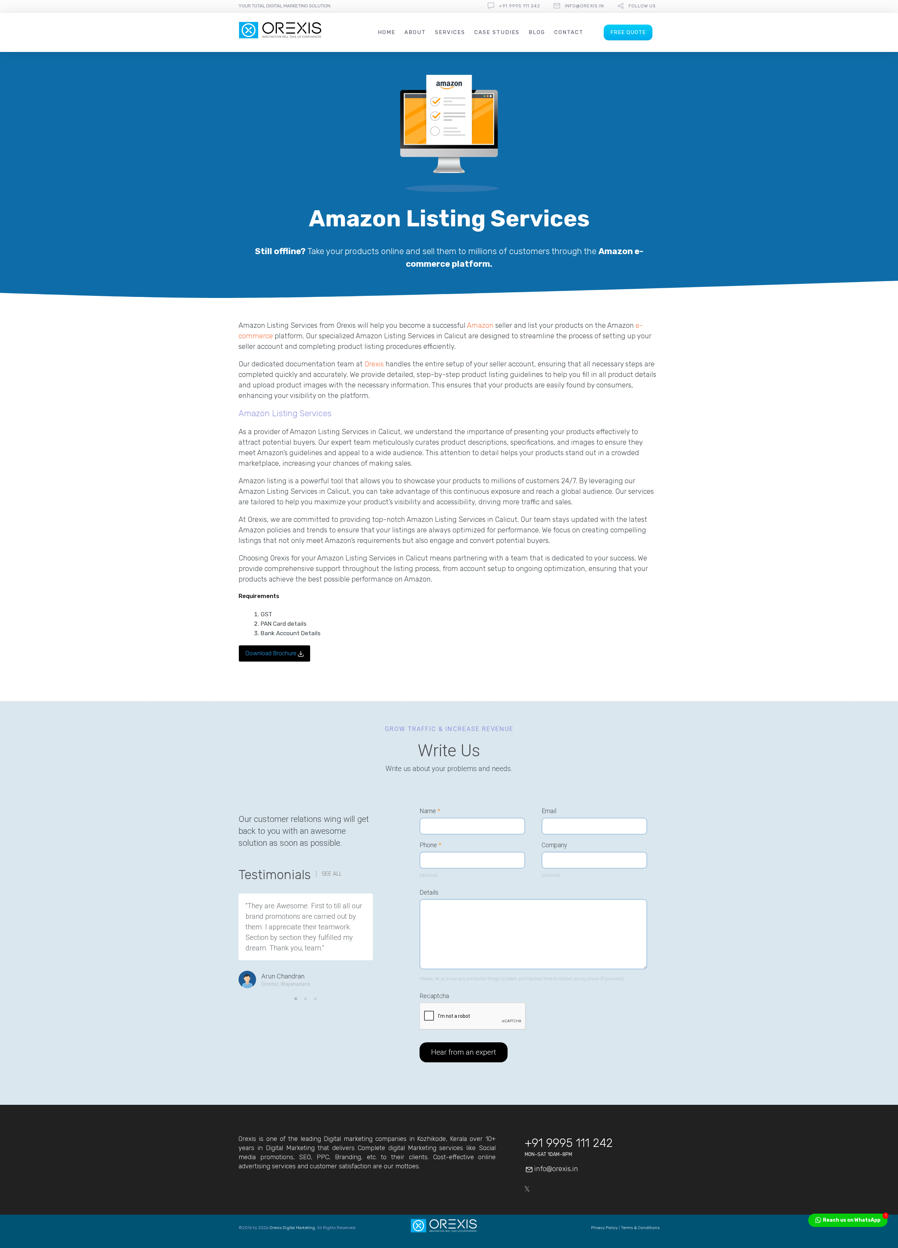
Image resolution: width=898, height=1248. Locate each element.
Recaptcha (434, 996)
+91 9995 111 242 (519, 5)
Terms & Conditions (640, 1227)
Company (554, 845)
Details (429, 892)
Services (450, 32)
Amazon (480, 325)
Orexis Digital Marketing (292, 1227)
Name (430, 811)
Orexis (374, 364)
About (415, 32)
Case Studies (497, 32)
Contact (568, 32)
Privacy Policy (604, 1227)
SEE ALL (332, 874)
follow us (642, 5)
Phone (430, 845)
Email (549, 811)
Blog (537, 32)
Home (386, 32)
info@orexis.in (584, 5)
